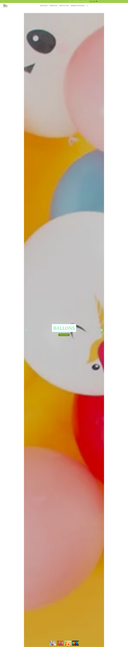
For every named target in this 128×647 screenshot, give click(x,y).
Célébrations (53, 5)
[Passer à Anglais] (94, 1)
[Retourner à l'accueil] (5, 5)
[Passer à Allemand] (96, 1)
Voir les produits (64, 334)
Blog (70, 1)
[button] (87, 5)
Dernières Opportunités (78, 5)
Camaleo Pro (84, 1)
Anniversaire (44, 5)
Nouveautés (76, 1)
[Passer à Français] (91, 1)
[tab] (52, 643)
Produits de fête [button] (64, 5)
